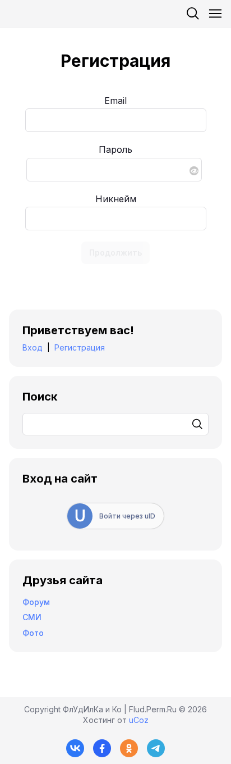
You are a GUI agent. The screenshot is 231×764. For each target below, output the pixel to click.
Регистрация (79, 347)
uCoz (139, 720)
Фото (33, 633)
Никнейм (115, 198)
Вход (32, 347)
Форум (36, 602)
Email (115, 100)
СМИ (31, 617)
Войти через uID (127, 516)
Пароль (115, 149)
